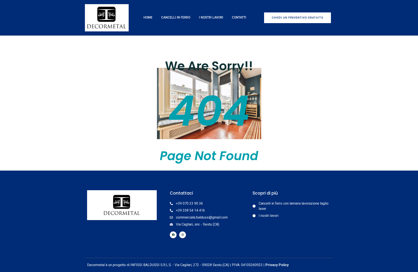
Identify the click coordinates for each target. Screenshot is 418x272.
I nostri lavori (211, 17)
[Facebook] (173, 234)
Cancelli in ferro (175, 17)
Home (147, 17)
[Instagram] (182, 234)
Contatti (239, 17)
